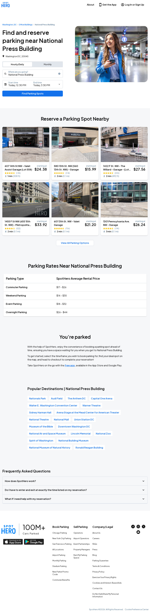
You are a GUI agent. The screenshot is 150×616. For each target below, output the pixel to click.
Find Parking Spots (33, 93)
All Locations (58, 549)
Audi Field (56, 398)
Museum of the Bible (41, 426)
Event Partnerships (82, 544)
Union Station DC (84, 419)
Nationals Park (37, 398)
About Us (96, 533)
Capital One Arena (101, 398)
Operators (78, 533)
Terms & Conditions (101, 566)
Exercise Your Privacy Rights (104, 577)
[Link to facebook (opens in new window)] (133, 527)
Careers (95, 538)
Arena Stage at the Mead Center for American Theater (88, 412)
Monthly (48, 64)
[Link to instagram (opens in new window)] (138, 527)
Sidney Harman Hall (40, 412)
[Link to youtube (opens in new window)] (138, 532)
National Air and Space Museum (47, 433)
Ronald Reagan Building (89, 447)
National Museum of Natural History (49, 447)
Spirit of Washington (41, 440)
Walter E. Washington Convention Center (53, 405)
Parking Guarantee (100, 561)
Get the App (109, 4)
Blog (94, 555)
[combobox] (32, 74)
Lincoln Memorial (81, 433)
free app (70, 365)
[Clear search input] (59, 74)
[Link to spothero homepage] (8, 529)
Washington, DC (9, 25)
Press (94, 549)
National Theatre (39, 419)
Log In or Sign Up (134, 4)
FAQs (94, 544)
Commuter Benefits (61, 580)
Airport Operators (81, 538)
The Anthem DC (77, 398)
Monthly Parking (59, 561)
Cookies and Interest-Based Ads (107, 583)
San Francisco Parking (61, 544)
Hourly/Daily (17, 64)
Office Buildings (26, 25)
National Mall (61, 419)
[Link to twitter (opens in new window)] (143, 527)
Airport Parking (58, 555)
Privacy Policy (98, 572)
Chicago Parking (59, 533)
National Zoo (103, 433)
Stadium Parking (59, 566)
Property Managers (82, 549)
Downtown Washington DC (74, 426)
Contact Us (97, 588)
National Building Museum (73, 440)
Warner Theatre (91, 405)
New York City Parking (61, 538)
